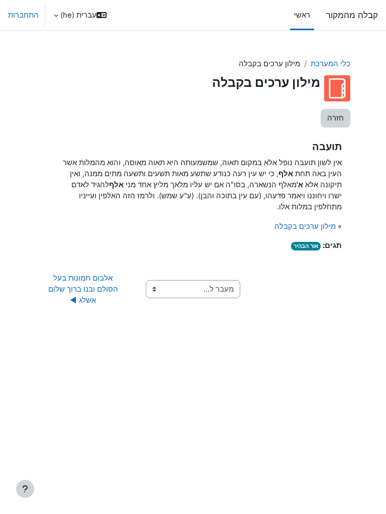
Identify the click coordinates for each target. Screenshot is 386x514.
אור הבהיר (306, 245)
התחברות (23, 15)
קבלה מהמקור (352, 15)
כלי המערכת (330, 63)
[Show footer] (25, 489)
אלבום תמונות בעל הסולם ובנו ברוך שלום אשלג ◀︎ (82, 289)
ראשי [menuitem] (302, 15)
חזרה (335, 117)
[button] (80, 15)
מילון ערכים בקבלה (305, 226)
